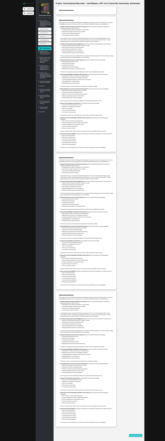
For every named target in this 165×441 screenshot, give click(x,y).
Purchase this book (136, 435)
